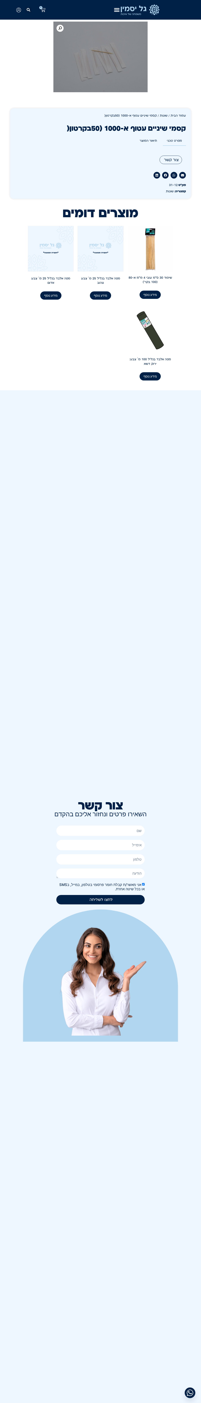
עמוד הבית (178, 115)
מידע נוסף (150, 295)
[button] (28, 10)
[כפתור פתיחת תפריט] (117, 10)
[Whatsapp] (190, 1392)
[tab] (174, 141)
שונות (163, 115)
